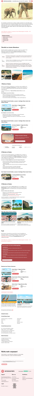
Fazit (3, 41)
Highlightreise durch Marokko (5, 340)
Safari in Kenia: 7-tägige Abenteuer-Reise (19, 284)
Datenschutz (24, 379)
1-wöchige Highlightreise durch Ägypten (7, 341)
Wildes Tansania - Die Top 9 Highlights (7, 329)
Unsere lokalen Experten (15, 378)
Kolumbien (18, 323)
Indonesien (18, 319)
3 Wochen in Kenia (5, 40)
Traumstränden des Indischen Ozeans (13, 195)
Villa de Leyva (3, 319)
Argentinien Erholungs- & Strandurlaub (6, 318)
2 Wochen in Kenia (5, 39)
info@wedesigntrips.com (4, 381)
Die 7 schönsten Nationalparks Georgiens (7, 328)
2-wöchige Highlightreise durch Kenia (19, 174)
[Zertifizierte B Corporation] (17, 386)
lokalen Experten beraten (5, 236)
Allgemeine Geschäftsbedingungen (27, 378)
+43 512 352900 (3, 380)
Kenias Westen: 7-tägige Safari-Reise (18, 105)
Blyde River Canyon (20, 322)
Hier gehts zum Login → (4, 386)
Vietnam (2, 323)
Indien (2, 322)
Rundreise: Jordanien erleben (5, 342)
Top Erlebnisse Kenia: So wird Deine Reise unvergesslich (23, 304)
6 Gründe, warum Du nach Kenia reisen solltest (8, 303)
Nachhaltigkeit (14, 379)
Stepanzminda (19, 318)
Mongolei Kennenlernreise (5, 339)
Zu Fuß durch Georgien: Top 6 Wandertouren (7, 330)
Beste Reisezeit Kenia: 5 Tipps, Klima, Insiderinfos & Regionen (25, 222)
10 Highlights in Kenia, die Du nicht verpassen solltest (8, 222)
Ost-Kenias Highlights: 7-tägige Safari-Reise (20, 125)
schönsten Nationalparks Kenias (13, 193)
